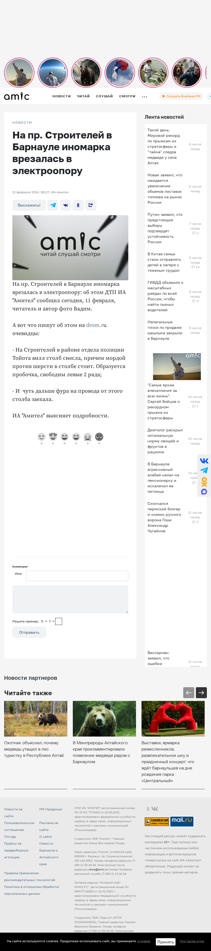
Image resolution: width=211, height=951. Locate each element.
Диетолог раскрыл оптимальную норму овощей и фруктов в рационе (165, 441)
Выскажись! (29, 205)
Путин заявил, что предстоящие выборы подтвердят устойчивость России (165, 228)
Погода (10, 836)
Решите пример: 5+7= (33, 621)
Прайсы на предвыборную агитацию (16, 850)
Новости (61, 96)
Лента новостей (164, 117)
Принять (165, 941)
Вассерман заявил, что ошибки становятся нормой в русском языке (165, 666)
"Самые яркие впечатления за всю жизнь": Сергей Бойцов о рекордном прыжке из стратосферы (164, 401)
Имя (18, 573)
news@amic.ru (98, 869)
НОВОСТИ (22, 122)
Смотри (127, 96)
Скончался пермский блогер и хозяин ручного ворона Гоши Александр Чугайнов (164, 517)
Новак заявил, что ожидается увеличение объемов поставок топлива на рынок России (165, 188)
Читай (83, 96)
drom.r (94, 325)
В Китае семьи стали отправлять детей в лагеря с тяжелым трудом (164, 262)
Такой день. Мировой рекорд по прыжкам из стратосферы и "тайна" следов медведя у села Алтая (164, 146)
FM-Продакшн (50, 809)
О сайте (45, 836)
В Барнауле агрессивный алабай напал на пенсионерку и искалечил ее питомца (163, 478)
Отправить (29, 632)
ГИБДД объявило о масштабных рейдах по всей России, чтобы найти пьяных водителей (165, 296)
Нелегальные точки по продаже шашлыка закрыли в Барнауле (165, 330)
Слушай (104, 96)
